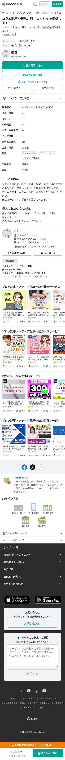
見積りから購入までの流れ (34, 81)
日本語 (25, 169)
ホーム (5, 12)
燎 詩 (17, 230)
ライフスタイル (29, 153)
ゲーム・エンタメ (47, 153)
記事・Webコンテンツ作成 (48, 12)
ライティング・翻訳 (22, 12)
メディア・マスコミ (31, 157)
